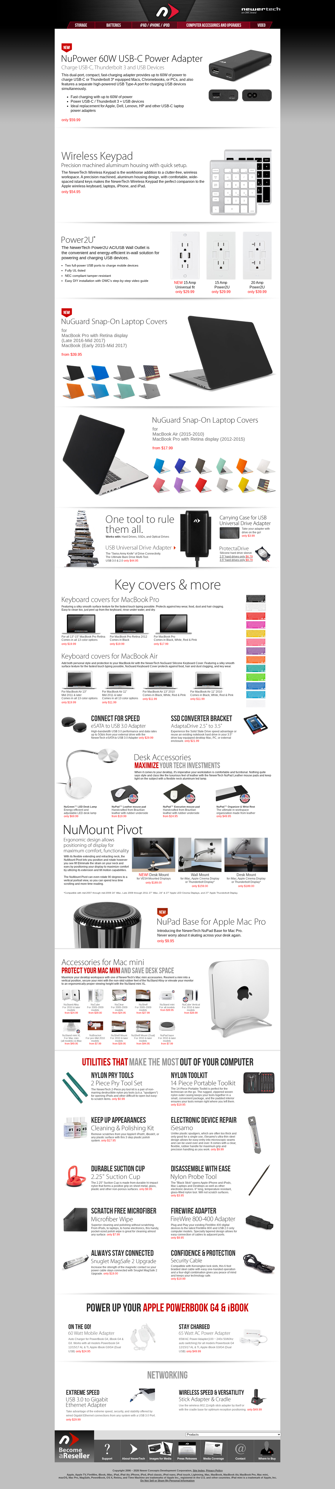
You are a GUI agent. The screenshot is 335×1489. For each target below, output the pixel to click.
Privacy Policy (214, 1470)
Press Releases (187, 1451)
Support (107, 1451)
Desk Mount (154, 878)
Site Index (199, 1470)
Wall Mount (199, 880)
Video (261, 25)
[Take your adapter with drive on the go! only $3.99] (245, 525)
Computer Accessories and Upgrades (213, 25)
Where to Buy (267, 1451)
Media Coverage (214, 1451)
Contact (240, 1451)
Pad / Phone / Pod (155, 25)
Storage (81, 25)
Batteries (113, 25)
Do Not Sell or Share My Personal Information (167, 1480)
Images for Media (160, 1451)
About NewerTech (134, 1451)
